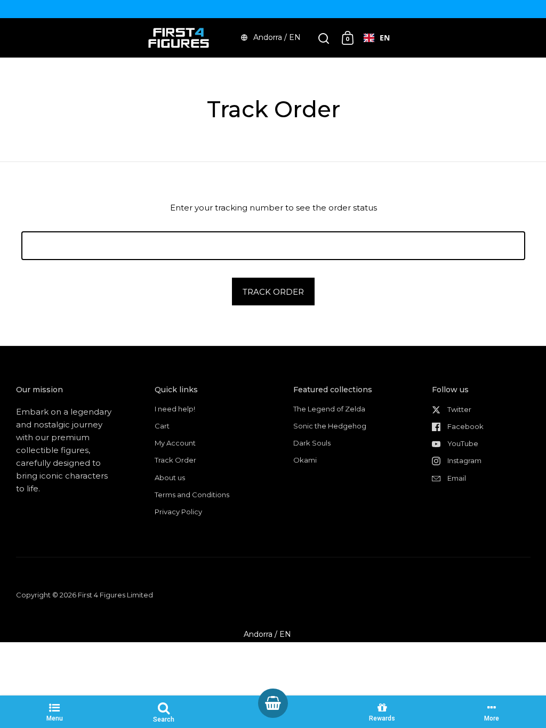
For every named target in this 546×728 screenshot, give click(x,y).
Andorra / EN (277, 37)
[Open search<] (324, 38)
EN (385, 38)
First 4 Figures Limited (115, 595)
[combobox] (377, 37)
